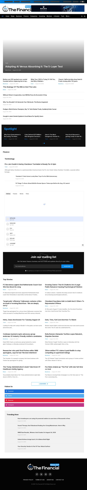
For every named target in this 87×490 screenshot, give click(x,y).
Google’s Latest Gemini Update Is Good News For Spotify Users (23, 116)
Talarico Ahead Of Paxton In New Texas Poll (12, 135)
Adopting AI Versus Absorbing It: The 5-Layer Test (34, 66)
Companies (33, 16)
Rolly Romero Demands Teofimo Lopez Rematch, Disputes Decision (63, 335)
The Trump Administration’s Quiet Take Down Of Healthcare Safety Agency (21, 368)
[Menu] (3, 16)
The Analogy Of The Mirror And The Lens (19, 87)
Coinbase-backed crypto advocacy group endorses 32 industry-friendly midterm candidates (22, 335)
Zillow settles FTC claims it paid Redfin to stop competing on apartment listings (63, 352)
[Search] (84, 16)
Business (19, 16)
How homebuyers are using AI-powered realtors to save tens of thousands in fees (44, 418)
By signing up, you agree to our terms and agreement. (44, 270)
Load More (42, 383)
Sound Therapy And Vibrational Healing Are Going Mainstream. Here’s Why (41, 425)
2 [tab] (44, 143)
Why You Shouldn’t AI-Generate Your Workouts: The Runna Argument (25, 102)
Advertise (50, 479)
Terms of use (40, 479)
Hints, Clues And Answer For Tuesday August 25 (21, 320)
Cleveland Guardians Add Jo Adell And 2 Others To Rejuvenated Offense (64, 302)
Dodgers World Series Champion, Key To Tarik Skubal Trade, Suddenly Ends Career (30, 109)
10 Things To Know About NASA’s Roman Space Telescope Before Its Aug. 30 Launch (43, 183)
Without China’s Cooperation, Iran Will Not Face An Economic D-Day (25, 95)
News (12, 16)
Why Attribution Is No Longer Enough (73, 135)
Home (7, 16)
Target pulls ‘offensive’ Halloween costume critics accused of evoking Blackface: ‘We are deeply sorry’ (22, 303)
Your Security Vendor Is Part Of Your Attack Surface (34, 446)
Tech (62, 16)
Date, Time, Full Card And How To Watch (60, 320)
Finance (26, 16)
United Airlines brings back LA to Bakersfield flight (34, 439)
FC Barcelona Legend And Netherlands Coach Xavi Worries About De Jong (22, 286)
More (67, 16)
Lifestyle (56, 16)
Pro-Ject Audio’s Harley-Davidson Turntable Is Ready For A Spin (30, 164)
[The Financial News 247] (19, 9)
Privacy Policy (52, 270)
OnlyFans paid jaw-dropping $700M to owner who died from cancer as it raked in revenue (53, 135)
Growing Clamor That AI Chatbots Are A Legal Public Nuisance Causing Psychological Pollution (63, 286)
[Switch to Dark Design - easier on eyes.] (82, 16)
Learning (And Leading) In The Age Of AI (33, 135)
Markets (49, 16)
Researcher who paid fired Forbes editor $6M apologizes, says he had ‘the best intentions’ (20, 352)
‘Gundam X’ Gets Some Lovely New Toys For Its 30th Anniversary (36, 176)
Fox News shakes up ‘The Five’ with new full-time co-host (64, 368)
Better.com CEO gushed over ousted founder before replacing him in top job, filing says (15, 80)
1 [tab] (43, 143)
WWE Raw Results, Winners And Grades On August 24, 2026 (37, 432)
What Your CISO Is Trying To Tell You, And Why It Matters (43, 80)
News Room (8, 70)
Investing (42, 16)
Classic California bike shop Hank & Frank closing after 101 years (70, 80)
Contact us (60, 479)
